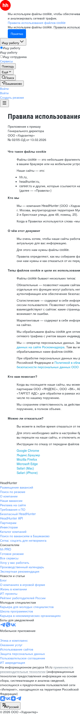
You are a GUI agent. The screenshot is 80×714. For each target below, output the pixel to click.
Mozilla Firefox (27, 459)
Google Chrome (28, 450)
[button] (4, 88)
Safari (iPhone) (27, 472)
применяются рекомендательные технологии (36, 669)
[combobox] (10, 706)
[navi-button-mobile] (4, 103)
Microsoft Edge (27, 464)
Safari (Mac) (25, 468)
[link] (8, 78)
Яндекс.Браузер (28, 455)
